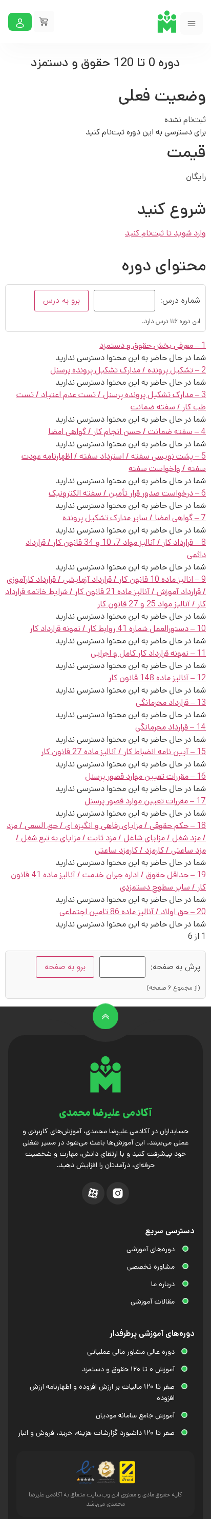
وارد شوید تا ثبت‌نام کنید (165, 233)
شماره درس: (180, 301)
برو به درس (61, 300)
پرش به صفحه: (175, 967)
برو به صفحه (65, 966)
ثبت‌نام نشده (185, 120)
